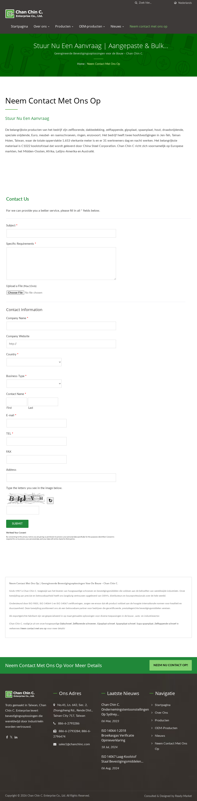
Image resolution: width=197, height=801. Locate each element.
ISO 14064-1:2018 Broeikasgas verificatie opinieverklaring (117, 735)
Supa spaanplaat (145, 623)
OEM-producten (91, 26)
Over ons (41, 26)
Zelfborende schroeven (84, 623)
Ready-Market (183, 796)
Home (80, 64)
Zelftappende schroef (165, 623)
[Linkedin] (16, 737)
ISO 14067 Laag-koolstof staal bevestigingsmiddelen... (122, 758)
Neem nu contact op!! (171, 665)
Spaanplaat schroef (125, 623)
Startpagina (19, 26)
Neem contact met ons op (148, 26)
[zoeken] (136, 3)
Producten (63, 26)
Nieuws (116, 26)
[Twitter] (11, 737)
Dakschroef (66, 623)
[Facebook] (7, 737)
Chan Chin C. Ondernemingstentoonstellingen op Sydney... (125, 709)
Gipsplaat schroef (106, 623)
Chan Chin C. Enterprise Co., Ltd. (47, 795)
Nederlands (185, 3)
